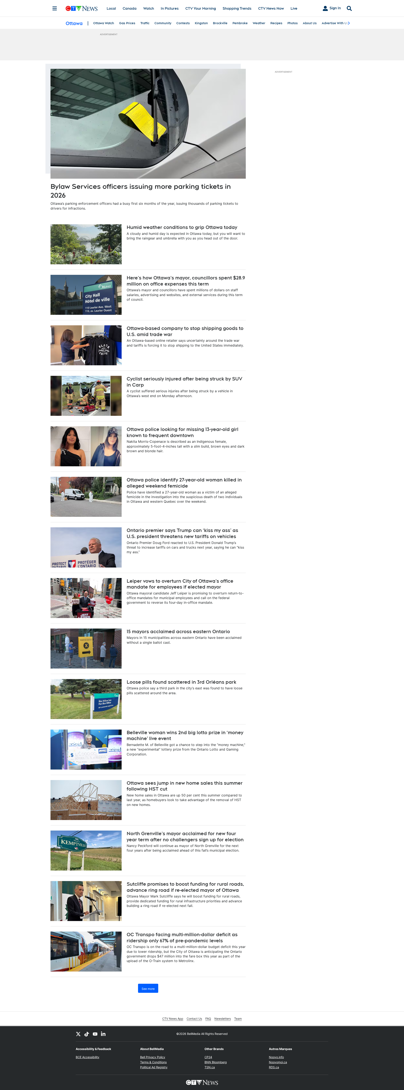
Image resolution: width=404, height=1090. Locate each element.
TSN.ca (210, 1067)
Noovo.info (276, 1057)
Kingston (201, 23)
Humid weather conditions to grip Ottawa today (182, 227)
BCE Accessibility (87, 1057)
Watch (148, 9)
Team (238, 1018)
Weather (259, 23)
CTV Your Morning (200, 9)
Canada (130, 9)
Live (294, 9)
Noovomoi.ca (278, 1062)
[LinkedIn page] (103, 1033)
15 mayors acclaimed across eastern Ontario (178, 631)
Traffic (144, 23)
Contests (183, 23)
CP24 (208, 1057)
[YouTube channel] (95, 1033)
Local (111, 9)
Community (162, 23)
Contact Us (194, 1018)
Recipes (276, 23)
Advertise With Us (335, 23)
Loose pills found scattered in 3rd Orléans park (181, 682)
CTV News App (172, 1018)
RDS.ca (274, 1067)
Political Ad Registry (153, 1067)
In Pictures (170, 9)
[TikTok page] (86, 1033)
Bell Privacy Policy (152, 1057)
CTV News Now (271, 9)
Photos (292, 23)
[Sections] (54, 8)
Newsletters (222, 1018)
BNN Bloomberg (216, 1062)
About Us (310, 23)
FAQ (208, 1018)
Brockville (220, 23)
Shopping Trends (237, 9)
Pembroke (240, 23)
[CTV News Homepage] (81, 8)
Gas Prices (127, 23)
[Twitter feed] (78, 1033)
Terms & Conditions (153, 1062)
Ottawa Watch (103, 23)
